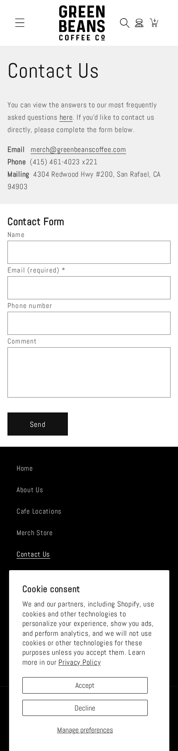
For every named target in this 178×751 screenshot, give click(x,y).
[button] (20, 23)
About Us (30, 490)
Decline (85, 708)
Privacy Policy (79, 662)
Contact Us (33, 554)
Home (25, 468)
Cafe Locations (39, 511)
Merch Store (35, 532)
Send (38, 424)
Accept (84, 685)
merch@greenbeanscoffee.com (78, 149)
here (66, 117)
